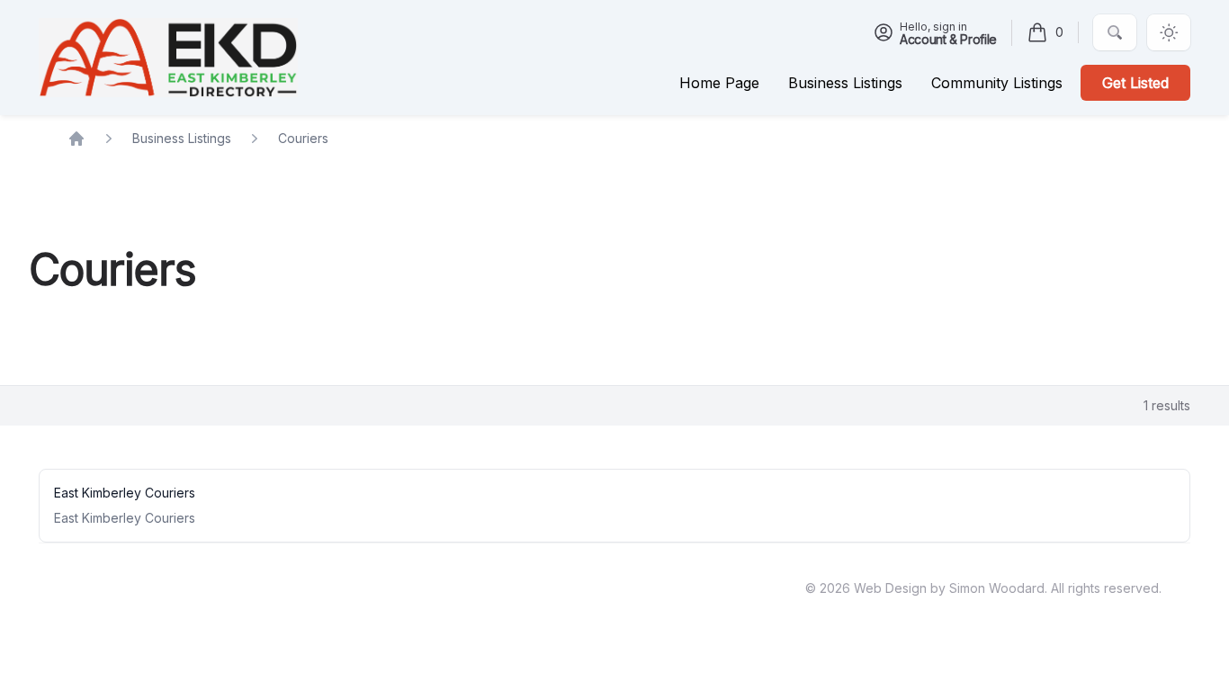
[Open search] (1114, 32)
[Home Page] (76, 139)
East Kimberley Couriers (124, 492)
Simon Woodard (997, 588)
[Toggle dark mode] (1168, 32)
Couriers (303, 138)
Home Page (719, 83)
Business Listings (181, 138)
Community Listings (997, 83)
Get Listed (1135, 83)
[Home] (168, 57)
